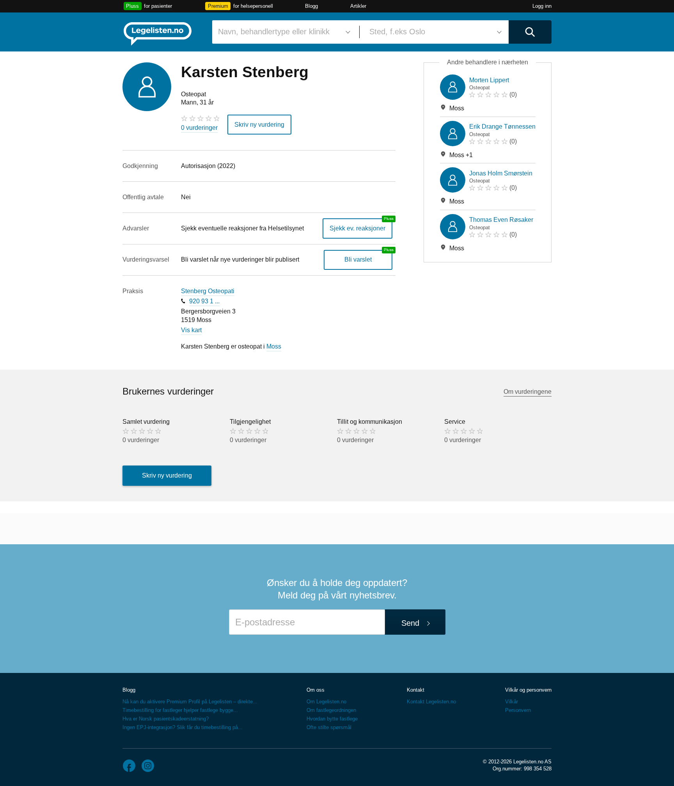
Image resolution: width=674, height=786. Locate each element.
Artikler (358, 6)
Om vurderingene (528, 391)
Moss (273, 346)
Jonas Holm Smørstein (500, 173)
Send (410, 623)
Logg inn (542, 6)
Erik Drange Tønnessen (502, 126)
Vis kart (191, 330)
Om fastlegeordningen (331, 710)
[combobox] (282, 32)
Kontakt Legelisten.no (431, 702)
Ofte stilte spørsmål (329, 727)
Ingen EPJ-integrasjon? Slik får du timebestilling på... (182, 727)
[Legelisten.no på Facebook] (129, 765)
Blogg (311, 6)
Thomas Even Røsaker (501, 219)
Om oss (316, 690)
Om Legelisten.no (326, 702)
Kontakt (415, 690)
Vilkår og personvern (528, 690)
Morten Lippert (489, 80)
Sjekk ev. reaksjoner (357, 228)
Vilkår (511, 702)
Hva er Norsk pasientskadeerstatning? (165, 719)
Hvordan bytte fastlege (332, 719)
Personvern (518, 710)
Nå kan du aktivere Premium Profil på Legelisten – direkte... (189, 702)
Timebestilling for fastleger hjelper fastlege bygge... (180, 710)
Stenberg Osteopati (207, 291)
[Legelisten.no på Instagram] (147, 765)
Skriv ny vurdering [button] (259, 124)
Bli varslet (358, 259)
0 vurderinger (199, 127)
